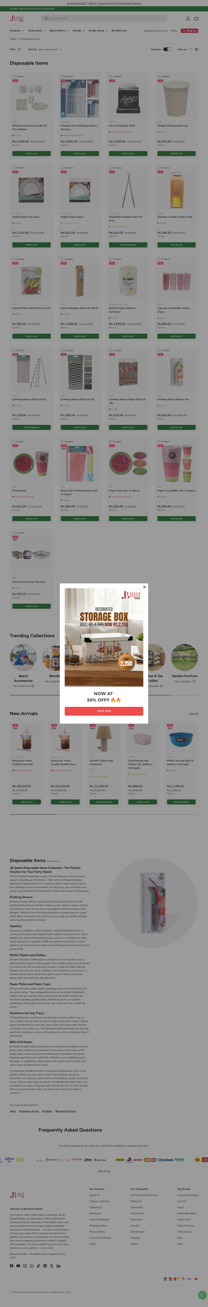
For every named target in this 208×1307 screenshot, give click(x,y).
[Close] (144, 587)
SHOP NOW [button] (104, 711)
